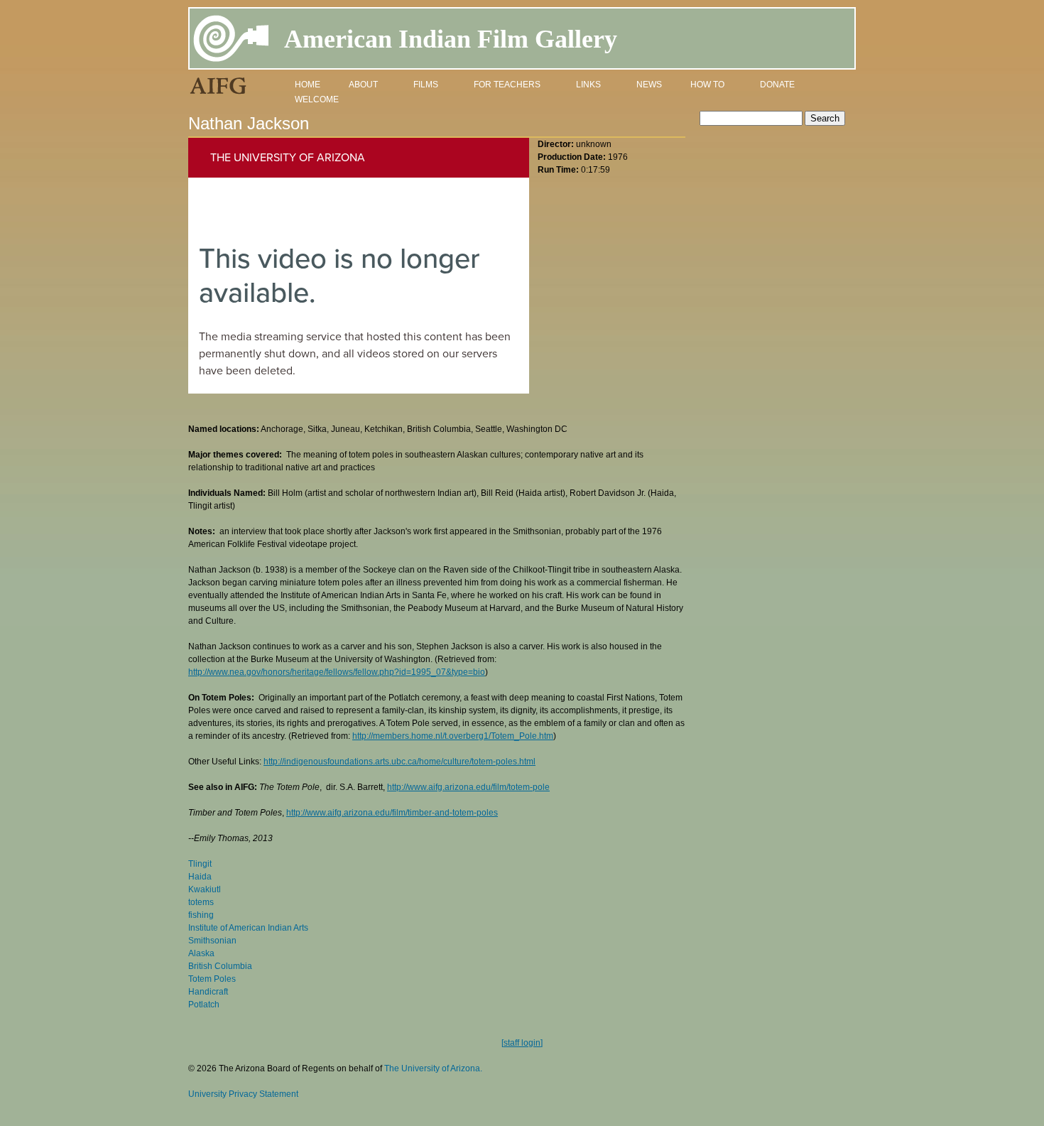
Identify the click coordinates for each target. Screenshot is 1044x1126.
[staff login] (522, 1043)
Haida (200, 877)
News (649, 85)
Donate (777, 85)
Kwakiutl (204, 889)
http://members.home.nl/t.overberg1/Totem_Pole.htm (452, 736)
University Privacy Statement (243, 1094)
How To (707, 85)
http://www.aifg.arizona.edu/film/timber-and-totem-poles (392, 813)
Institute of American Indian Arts (248, 928)
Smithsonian (212, 941)
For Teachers (507, 85)
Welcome (317, 99)
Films (425, 85)
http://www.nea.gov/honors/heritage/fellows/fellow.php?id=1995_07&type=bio (336, 672)
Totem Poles (212, 979)
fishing (201, 915)
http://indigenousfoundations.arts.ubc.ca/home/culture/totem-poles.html (399, 762)
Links (588, 85)
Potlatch (203, 1004)
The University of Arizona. (433, 1068)
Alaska (201, 953)
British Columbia (220, 966)
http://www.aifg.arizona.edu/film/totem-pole (468, 787)
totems (201, 902)
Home (307, 85)
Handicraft (208, 992)
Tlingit (200, 864)
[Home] (231, 41)
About (363, 85)
